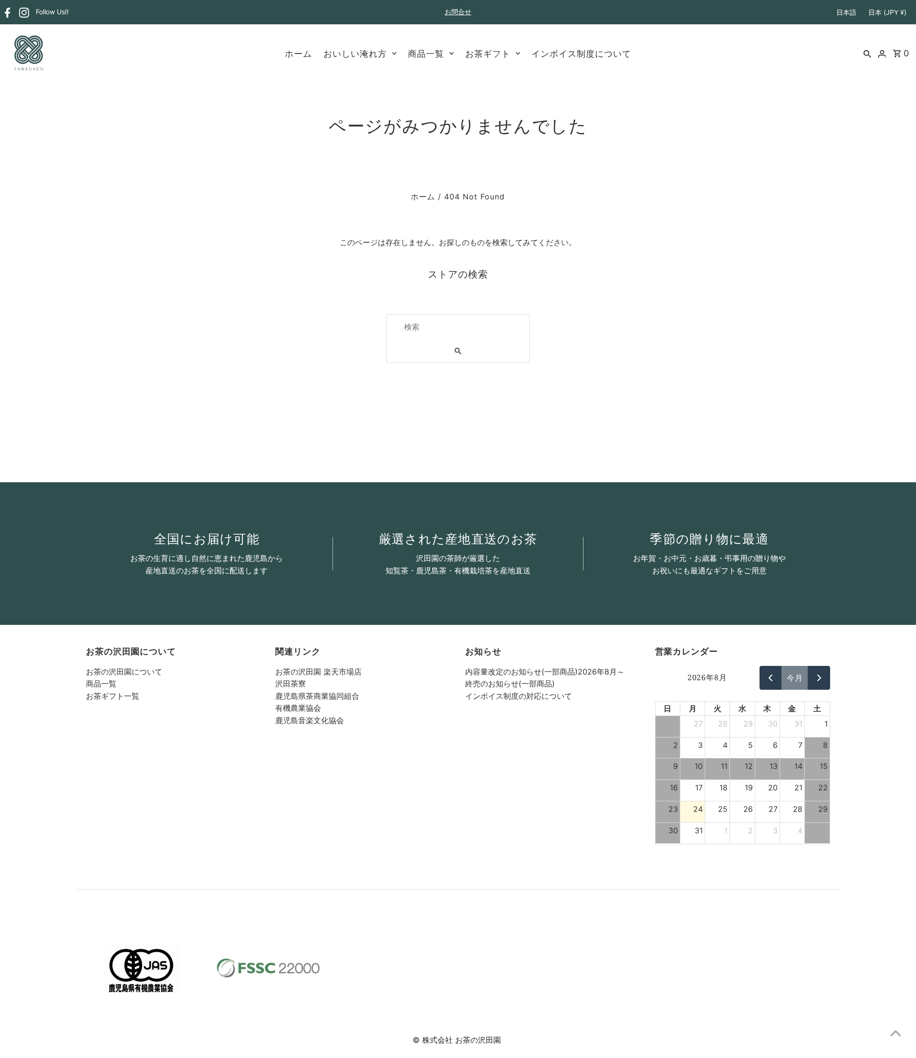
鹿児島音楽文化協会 (309, 720)
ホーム (298, 53)
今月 (795, 678)
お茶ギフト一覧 (112, 696)
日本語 (846, 12)
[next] (819, 678)
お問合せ (458, 12)
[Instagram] (23, 13)
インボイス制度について (581, 53)
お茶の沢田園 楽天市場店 (318, 671)
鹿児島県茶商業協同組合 (317, 696)
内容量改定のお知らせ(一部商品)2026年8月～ (545, 671)
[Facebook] (6, 13)
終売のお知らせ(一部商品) (510, 683)
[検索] (867, 53)
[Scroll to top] (895, 1033)
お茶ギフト (487, 53)
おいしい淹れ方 (355, 53)
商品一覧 (426, 53)
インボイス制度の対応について (518, 696)
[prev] (771, 678)
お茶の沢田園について (124, 671)
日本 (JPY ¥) (887, 12)
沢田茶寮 (290, 683)
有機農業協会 (298, 708)
